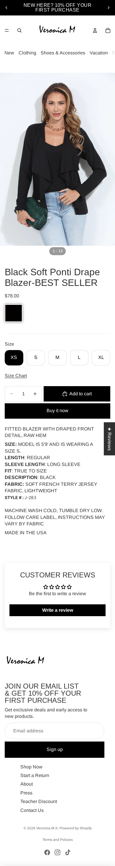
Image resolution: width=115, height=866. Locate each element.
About (26, 783)
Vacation (99, 52)
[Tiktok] (67, 852)
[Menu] (7, 30)
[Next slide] (108, 7)
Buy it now (57, 410)
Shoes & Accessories (63, 52)
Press (26, 792)
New (9, 52)
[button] (13, 313)
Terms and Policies (57, 840)
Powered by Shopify (76, 828)
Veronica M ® (47, 828)
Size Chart (16, 375)
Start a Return (34, 775)
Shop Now (31, 766)
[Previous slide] (6, 7)
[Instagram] (57, 852)
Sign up (55, 749)
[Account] (94, 30)
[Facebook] (47, 852)
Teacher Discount (38, 801)
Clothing (27, 52)
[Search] (19, 30)
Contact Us (32, 809)
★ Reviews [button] (109, 439)
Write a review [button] (57, 610)
